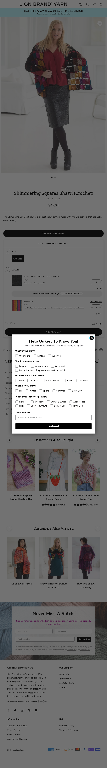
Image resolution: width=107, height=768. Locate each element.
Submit (53, 426)
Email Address (22, 412)
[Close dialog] (91, 338)
